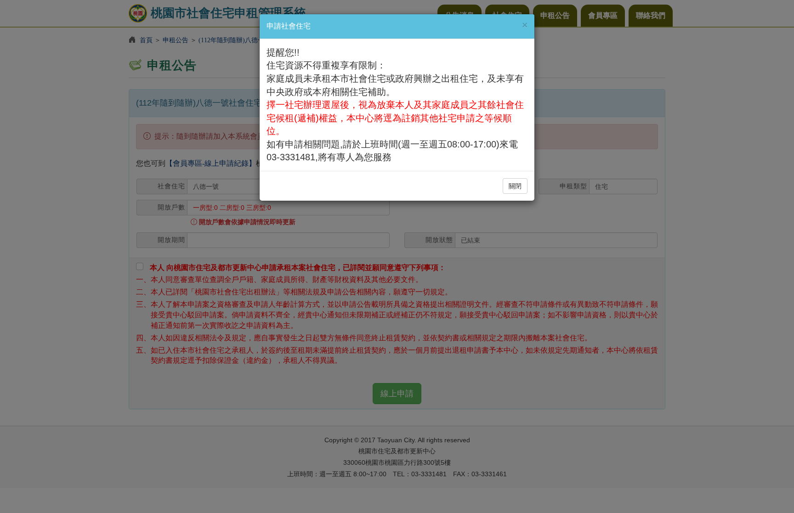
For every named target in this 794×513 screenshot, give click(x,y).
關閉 (515, 186)
